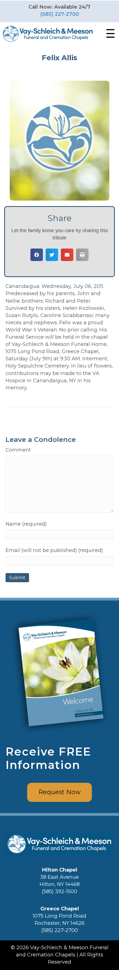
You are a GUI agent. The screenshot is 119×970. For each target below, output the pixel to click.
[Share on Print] (82, 255)
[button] (109, 33)
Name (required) (26, 524)
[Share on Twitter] (52, 255)
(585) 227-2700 (59, 14)
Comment (18, 450)
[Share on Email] (67, 255)
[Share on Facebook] (36, 255)
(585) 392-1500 (59, 891)
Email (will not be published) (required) (54, 550)
